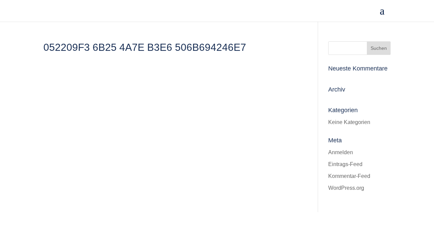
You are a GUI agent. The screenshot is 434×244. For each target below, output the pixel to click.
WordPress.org (346, 188)
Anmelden (340, 152)
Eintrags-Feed (345, 164)
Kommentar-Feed (349, 176)
